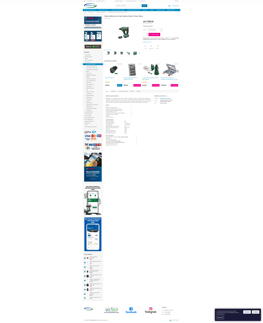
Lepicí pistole (89, 86)
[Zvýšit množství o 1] (148, 34)
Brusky (87, 71)
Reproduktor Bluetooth (91, 79)
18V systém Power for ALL (92, 68)
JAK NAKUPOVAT (142, 1)
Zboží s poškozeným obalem (91, 127)
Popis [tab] (107, 91)
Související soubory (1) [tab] (123, 91)
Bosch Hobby (87, 62)
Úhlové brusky (89, 97)
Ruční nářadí (88, 110)
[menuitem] (90, 10)
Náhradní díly (87, 123)
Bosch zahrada (88, 115)
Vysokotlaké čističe (89, 112)
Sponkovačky (89, 93)
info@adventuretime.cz (169, 310)
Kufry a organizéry (90, 84)
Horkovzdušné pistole (90, 80)
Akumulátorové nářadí (90, 64)
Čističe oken (88, 73)
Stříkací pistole (89, 106)
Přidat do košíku (155, 34)
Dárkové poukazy (88, 56)
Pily (87, 90)
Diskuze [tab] (138, 91)
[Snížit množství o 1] (148, 35)
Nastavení (220, 317)
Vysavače (88, 101)
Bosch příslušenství (89, 119)
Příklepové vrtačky (90, 91)
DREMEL (86, 58)
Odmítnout (247, 312)
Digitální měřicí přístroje (91, 75)
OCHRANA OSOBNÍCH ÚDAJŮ (131, 1)
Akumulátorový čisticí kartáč (92, 104)
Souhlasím (255, 312)
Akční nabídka (87, 55)
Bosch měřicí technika (89, 117)
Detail (119, 85)
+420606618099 (167, 314)
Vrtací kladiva (89, 99)
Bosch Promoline (88, 114)
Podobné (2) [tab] (113, 91)
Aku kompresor (89, 103)
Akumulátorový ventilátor (91, 108)
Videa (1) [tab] (132, 91)
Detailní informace (146, 42)
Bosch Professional (89, 60)
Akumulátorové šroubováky (92, 69)
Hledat (144, 5)
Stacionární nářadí (90, 95)
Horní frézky (88, 82)
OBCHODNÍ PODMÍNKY (119, 1)
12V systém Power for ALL (92, 66)
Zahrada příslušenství (89, 121)
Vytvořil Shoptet (175, 320)
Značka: (107, 18)
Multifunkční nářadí (90, 88)
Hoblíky (87, 77)
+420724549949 (167, 312)
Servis (86, 125)
